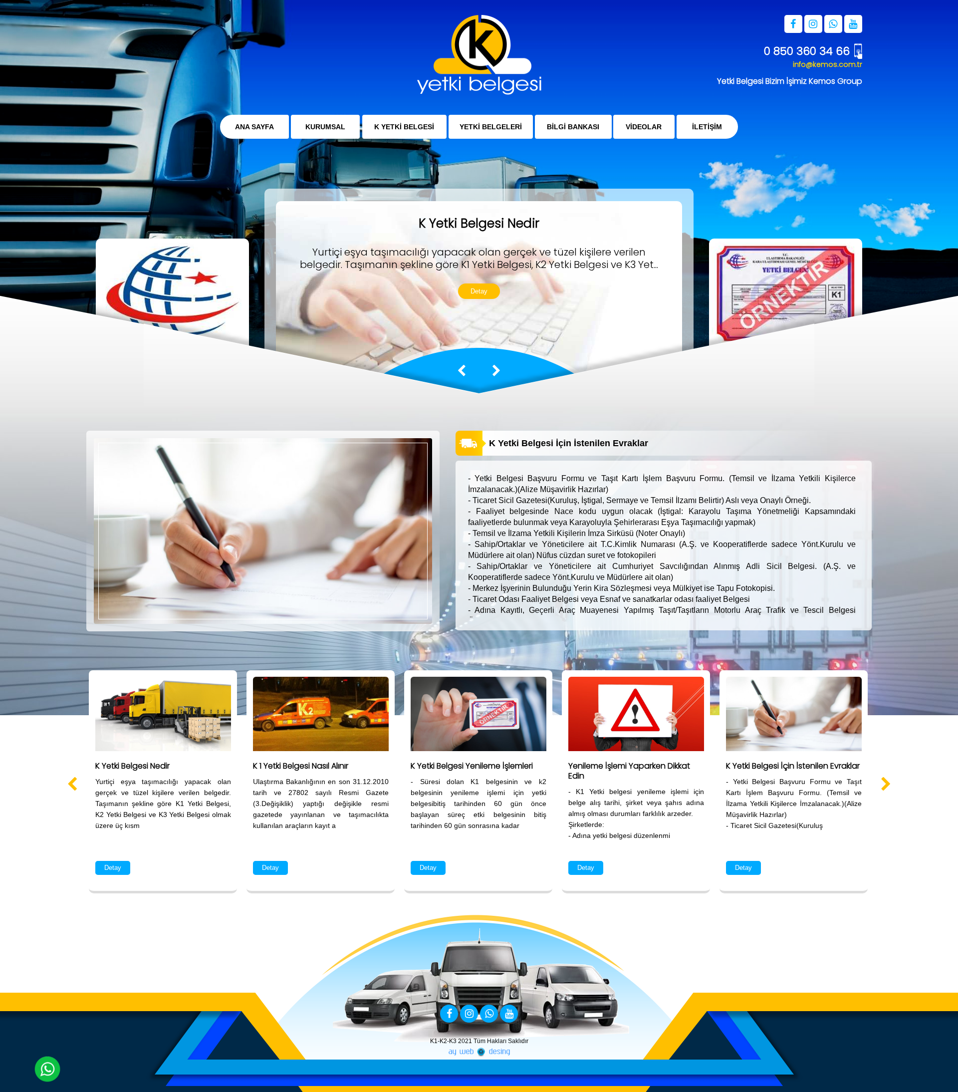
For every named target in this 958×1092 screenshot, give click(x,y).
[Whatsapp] (489, 1014)
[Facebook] (449, 1014)
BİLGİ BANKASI (573, 127)
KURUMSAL (325, 127)
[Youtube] (509, 1014)
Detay (479, 291)
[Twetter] (469, 1014)
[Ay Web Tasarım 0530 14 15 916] (479, 1052)
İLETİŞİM (707, 127)
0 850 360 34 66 (807, 51)
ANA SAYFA (254, 127)
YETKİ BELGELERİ (491, 127)
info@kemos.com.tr (827, 64)
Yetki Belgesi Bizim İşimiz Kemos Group (789, 81)
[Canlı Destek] (47, 1069)
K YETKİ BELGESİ (404, 127)
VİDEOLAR (644, 127)
